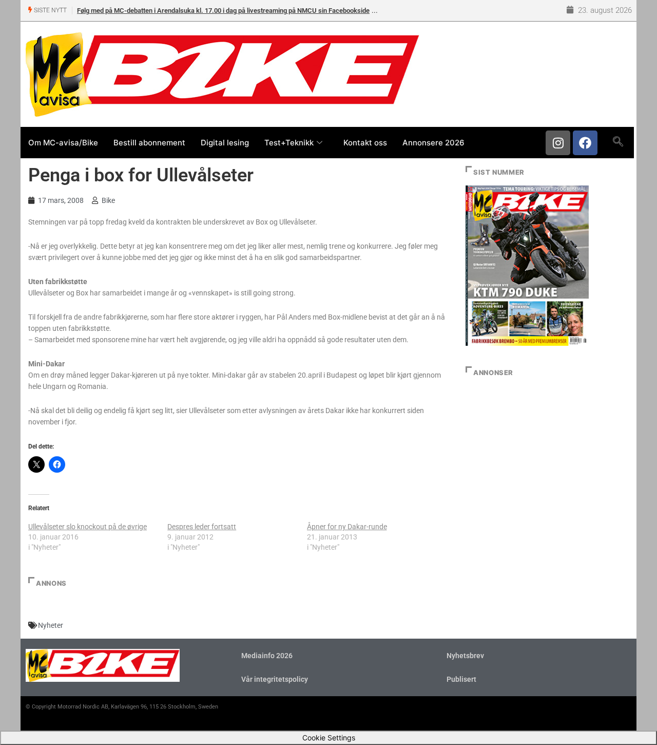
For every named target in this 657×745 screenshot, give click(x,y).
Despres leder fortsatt (201, 527)
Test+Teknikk (289, 142)
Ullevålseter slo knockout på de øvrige (87, 527)
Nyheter (50, 625)
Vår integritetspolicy (274, 679)
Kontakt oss (365, 142)
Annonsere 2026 (433, 142)
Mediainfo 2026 (267, 655)
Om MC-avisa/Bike (63, 142)
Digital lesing (225, 142)
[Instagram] (558, 143)
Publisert (461, 679)
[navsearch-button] (618, 142)
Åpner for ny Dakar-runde (347, 527)
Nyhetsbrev (465, 655)
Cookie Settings (328, 737)
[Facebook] (585, 143)
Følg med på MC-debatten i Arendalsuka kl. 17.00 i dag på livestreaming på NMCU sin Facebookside (223, 10)
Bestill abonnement (149, 142)
